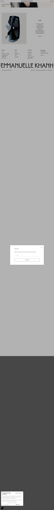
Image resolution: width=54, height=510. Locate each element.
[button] (2, 508)
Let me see (6, 504)
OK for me (17, 504)
